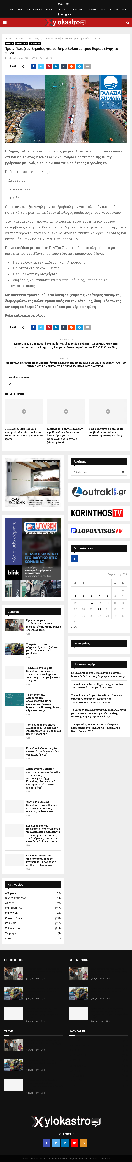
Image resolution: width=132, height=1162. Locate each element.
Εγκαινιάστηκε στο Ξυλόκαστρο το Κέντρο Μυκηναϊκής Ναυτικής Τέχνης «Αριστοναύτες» (43, 971)
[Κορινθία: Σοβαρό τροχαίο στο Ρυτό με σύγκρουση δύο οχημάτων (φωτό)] (14, 753)
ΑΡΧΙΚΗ (9, 9)
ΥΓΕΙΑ (123, 9)
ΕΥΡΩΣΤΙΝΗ (11, 913)
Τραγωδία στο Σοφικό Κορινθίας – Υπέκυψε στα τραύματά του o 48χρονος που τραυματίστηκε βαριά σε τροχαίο (43, 674)
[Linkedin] (65, 1143)
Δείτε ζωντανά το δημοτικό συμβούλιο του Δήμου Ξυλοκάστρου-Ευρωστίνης (106, 432)
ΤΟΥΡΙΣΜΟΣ (91, 9)
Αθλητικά (10, 893)
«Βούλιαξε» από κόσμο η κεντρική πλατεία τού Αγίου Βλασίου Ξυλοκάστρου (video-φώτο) (24, 434)
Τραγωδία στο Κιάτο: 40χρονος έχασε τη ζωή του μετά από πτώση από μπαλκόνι (43, 991)
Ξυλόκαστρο (35, 44)
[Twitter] (56, 1143)
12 (91, 602)
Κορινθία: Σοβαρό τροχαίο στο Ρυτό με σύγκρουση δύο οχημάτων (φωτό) (42, 751)
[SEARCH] (123, 472)
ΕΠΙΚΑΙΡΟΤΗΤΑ (23, 9)
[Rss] (83, 1143)
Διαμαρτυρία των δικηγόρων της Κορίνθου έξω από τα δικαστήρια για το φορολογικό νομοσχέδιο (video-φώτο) (65, 435)
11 (83, 602)
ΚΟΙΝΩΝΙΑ (37, 9)
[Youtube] (74, 1143)
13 (99, 602)
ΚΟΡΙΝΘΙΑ (10, 923)
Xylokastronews (15, 58)
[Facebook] (46, 1143)
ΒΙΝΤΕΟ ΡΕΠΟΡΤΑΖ (109, 9)
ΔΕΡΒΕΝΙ (49, 9)
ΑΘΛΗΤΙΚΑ (77, 9)
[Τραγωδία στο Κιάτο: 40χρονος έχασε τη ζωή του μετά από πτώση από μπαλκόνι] (14, 649)
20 (99, 609)
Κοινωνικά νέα (13, 918)
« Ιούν (74, 627)
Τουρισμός (11, 933)
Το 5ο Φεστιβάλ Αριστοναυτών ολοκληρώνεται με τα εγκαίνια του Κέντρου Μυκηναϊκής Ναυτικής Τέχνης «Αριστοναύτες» (98, 713)
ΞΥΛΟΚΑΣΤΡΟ (62, 9)
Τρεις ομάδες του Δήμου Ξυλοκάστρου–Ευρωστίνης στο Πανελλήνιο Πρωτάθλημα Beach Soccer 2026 (95, 728)
